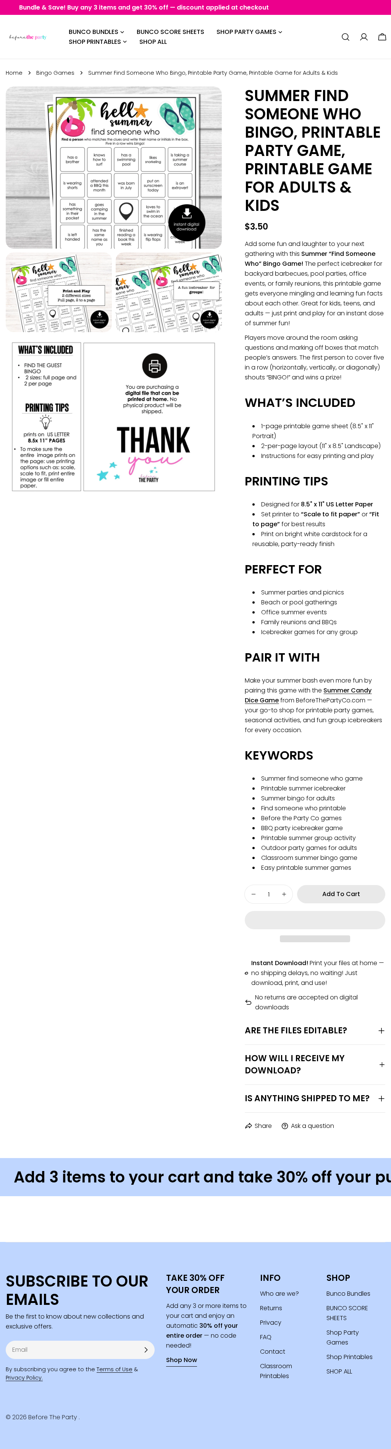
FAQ (265, 1337)
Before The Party (53, 1417)
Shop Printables (349, 1357)
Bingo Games (55, 73)
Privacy (270, 1322)
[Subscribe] (146, 1350)
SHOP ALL (339, 1371)
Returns (271, 1308)
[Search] (345, 37)
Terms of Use (114, 1369)
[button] (315, 920)
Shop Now (181, 1360)
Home (14, 73)
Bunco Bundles (348, 1293)
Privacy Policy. (24, 1378)
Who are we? (279, 1293)
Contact (272, 1351)
